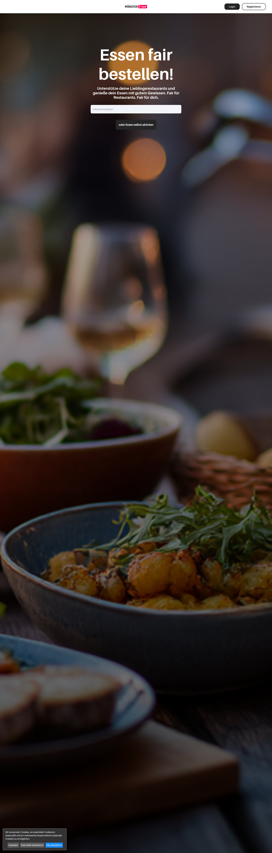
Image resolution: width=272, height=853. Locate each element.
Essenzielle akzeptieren (32, 845)
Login (232, 6)
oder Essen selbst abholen (136, 124)
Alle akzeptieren (54, 845)
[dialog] (34, 839)
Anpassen (13, 845)
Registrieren (254, 6)
